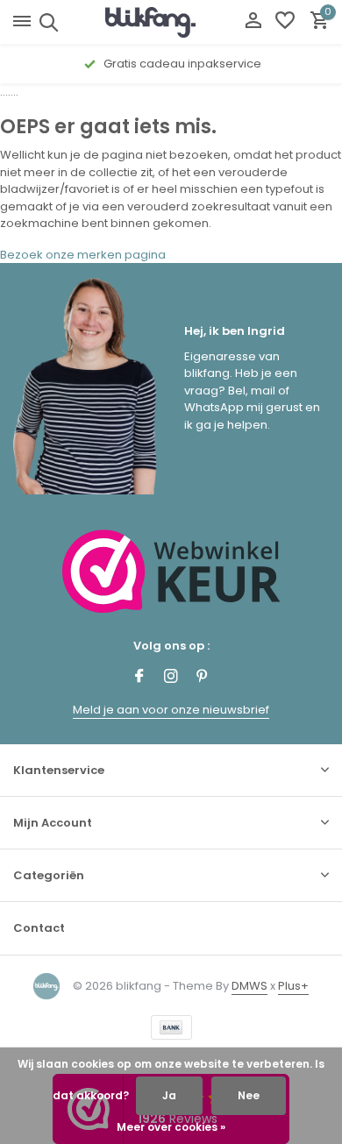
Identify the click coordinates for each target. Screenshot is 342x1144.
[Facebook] (139, 677)
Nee (249, 1095)
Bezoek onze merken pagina (83, 254)
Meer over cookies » (171, 1126)
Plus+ (293, 985)
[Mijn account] (253, 22)
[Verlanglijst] (285, 22)
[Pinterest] (203, 677)
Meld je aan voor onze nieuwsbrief (171, 709)
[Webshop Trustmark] (171, 571)
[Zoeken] (46, 22)
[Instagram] (171, 677)
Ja (169, 1095)
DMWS (249, 985)
